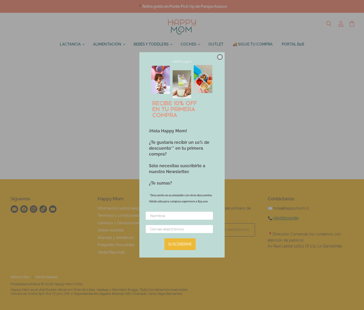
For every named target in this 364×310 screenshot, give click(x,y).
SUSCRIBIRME (180, 244)
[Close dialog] (220, 57)
